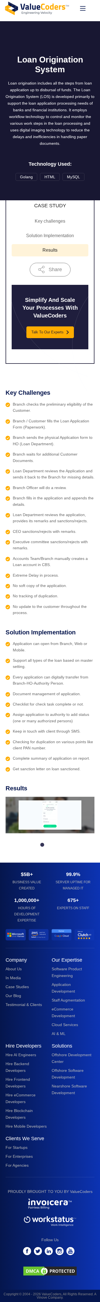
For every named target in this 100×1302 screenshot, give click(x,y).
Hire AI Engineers (21, 1055)
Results (50, 250)
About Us (14, 969)
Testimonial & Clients (24, 1004)
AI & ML (59, 1033)
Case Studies (17, 987)
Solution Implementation (50, 235)
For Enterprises (19, 1156)
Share (55, 269)
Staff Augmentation (68, 1000)
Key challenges (50, 221)
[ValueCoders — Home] (37, 8)
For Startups (17, 1147)
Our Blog (13, 995)
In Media (13, 978)
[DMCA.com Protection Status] (50, 1272)
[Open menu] (82, 8)
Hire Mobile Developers (26, 1126)
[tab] (42, 845)
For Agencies (17, 1165)
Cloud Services (65, 1024)
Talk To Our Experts (47, 332)
